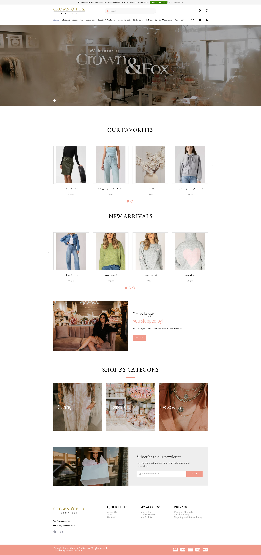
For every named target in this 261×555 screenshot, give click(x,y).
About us (139, 338)
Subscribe (194, 474)
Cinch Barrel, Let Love (71, 275)
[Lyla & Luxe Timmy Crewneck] (111, 251)
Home (56, 20)
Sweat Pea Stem (150, 189)
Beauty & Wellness (106, 20)
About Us (112, 512)
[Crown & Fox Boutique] (79, 11)
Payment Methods (183, 512)
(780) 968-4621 (63, 522)
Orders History (148, 515)
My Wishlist (147, 517)
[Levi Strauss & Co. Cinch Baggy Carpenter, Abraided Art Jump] (111, 165)
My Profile (146, 512)
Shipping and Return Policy (188, 517)
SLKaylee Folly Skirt (71, 189)
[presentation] (49, 166)
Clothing (66, 20)
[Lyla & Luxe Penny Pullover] (190, 251)
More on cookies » (176, 2)
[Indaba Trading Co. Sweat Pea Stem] (150, 165)
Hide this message (159, 2)
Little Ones (138, 20)
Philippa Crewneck (150, 275)
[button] (54, 100)
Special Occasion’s (163, 20)
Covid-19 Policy (181, 515)
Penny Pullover (189, 275)
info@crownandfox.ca (66, 526)
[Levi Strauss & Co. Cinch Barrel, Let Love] (71, 251)
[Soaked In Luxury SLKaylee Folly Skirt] (71, 165)
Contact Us (112, 517)
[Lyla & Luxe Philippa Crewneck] (150, 251)
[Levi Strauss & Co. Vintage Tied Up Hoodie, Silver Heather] (190, 165)
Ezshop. (78, 551)
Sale (176, 20)
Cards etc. (90, 20)
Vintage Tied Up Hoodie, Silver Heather (190, 189)
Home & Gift (124, 20)
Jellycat (149, 20)
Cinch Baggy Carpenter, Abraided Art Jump (110, 189)
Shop (109, 515)
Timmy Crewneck (110, 275)
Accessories (77, 20)
